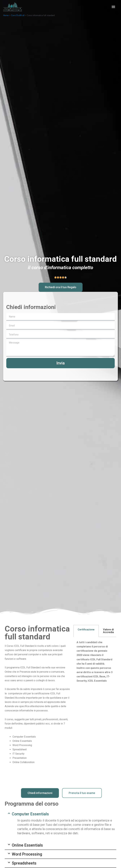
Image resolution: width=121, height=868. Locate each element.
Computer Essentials (30, 814)
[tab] (86, 631)
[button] (61, 287)
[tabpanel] (94, 664)
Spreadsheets (24, 863)
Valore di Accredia (108, 631)
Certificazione (86, 629)
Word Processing (27, 854)
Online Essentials (27, 845)
